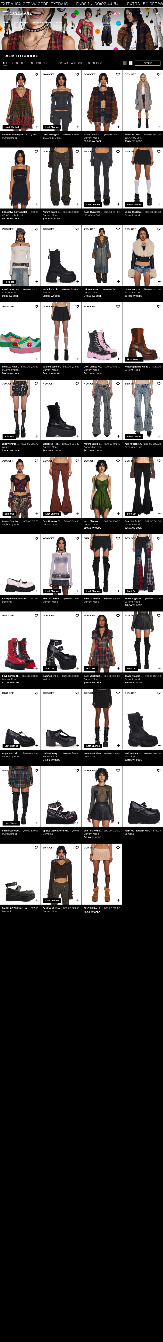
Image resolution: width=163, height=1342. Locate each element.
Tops (29, 63)
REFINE (148, 63)
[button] (96, 4)
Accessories (80, 63)
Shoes (97, 63)
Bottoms (42, 63)
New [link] (5, 22)
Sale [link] (59, 22)
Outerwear (60, 63)
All (5, 63)
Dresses (17, 63)
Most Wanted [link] (42, 22)
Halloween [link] (21, 22)
